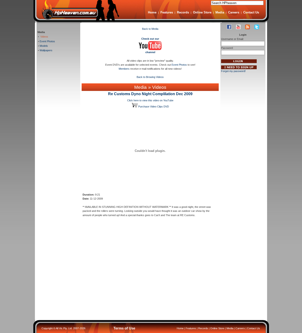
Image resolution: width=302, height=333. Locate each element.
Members (124, 68)
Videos (43, 36)
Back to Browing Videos (150, 77)
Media (219, 12)
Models (43, 45)
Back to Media (150, 28)
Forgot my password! (233, 71)
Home (152, 12)
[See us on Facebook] (229, 27)
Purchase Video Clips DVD (153, 106)
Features (166, 12)
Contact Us (251, 12)
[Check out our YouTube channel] (238, 27)
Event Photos (47, 41)
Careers (233, 12)
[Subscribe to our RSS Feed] (247, 27)
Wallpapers (45, 50)
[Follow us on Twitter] (256, 27)
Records (183, 12)
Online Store (202, 12)
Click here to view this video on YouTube (150, 100)
